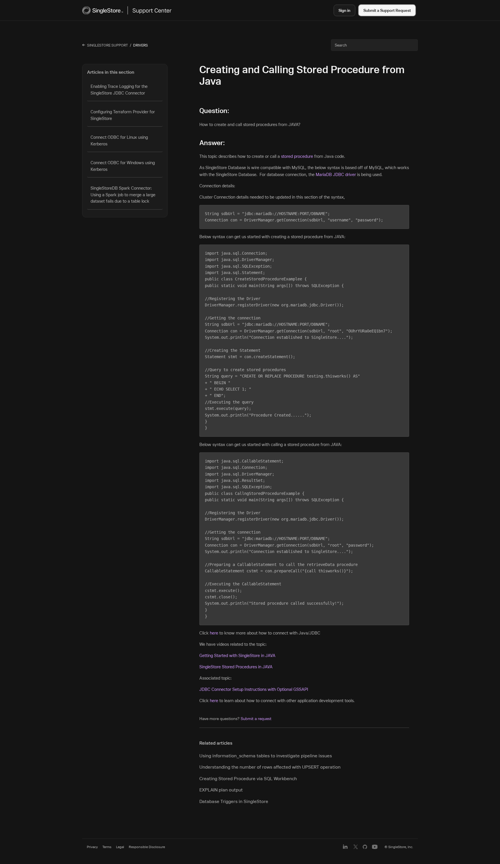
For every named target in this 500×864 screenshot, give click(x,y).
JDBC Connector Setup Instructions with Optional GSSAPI (253, 689)
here (214, 633)
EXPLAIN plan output (221, 790)
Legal (120, 847)
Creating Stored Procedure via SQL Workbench (248, 778)
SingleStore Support (107, 45)
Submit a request (256, 718)
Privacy (92, 847)
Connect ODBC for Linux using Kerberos (119, 140)
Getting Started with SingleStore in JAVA (237, 655)
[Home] (127, 10)
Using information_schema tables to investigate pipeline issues (265, 755)
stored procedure (297, 156)
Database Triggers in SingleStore (233, 801)
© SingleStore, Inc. (399, 847)
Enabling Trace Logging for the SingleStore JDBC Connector (119, 90)
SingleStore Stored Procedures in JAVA (236, 666)
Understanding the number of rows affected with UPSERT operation (270, 767)
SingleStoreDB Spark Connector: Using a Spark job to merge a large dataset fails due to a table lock (123, 194)
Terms (106, 847)
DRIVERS (140, 45)
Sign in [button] (344, 10)
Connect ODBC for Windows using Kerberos (123, 166)
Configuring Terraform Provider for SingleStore (123, 115)
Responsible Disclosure (147, 847)
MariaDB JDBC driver (336, 174)
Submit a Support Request (387, 10)
